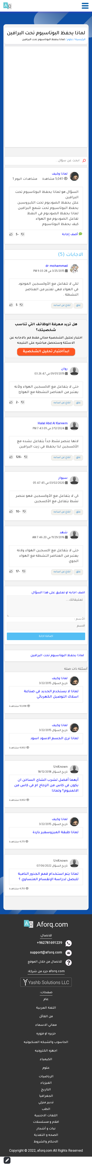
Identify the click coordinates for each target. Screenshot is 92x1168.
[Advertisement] (46, 97)
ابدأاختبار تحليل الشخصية (46, 352)
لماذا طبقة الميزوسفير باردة (56, 832)
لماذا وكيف (60, 678)
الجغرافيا (46, 1096)
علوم (46, 1068)
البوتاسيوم (58, 655)
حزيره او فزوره (46, 1034)
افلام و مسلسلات (46, 1122)
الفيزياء (46, 1083)
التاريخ (46, 1090)
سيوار (63, 478)
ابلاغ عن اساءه (61, 305)
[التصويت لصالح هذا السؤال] (11, 235)
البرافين (36, 655)
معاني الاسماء (46, 1025)
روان (64, 369)
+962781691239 (49, 943)
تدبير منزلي (46, 1103)
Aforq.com (52, 924)
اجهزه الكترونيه (46, 1051)
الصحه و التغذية (46, 1135)
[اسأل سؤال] (7, 1160)
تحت (46, 655)
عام (46, 999)
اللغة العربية (46, 1008)
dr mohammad (57, 266)
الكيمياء (46, 1059)
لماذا (80, 655)
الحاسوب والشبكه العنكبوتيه (46, 1042)
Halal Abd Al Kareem (53, 424)
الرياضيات (46, 1077)
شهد (64, 533)
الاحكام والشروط (46, 1142)
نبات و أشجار (46, 1129)
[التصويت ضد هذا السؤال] (23, 235)
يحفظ (71, 655)
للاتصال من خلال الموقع (45, 962)
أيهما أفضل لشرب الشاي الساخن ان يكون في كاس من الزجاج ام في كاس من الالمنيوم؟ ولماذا (46, 785)
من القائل (46, 1016)
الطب (46, 1109)
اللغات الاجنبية (46, 1116)
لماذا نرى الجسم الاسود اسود (54, 738)
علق (78, 305)
